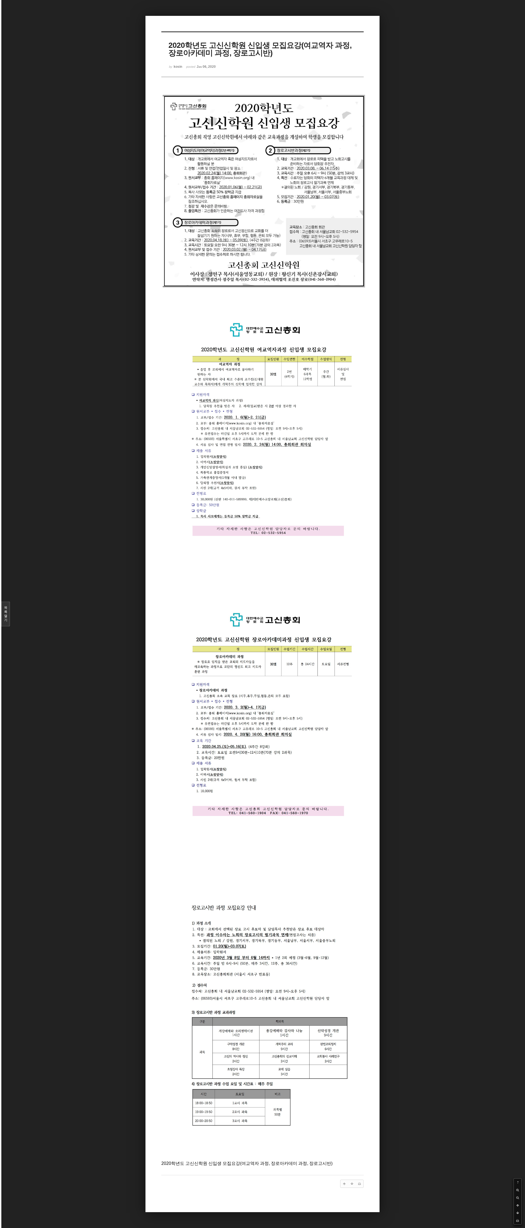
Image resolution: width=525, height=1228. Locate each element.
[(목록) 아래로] (517, 1213)
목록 (5, 614)
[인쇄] (517, 1220)
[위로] (517, 1205)
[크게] (517, 1190)
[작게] (517, 1197)
